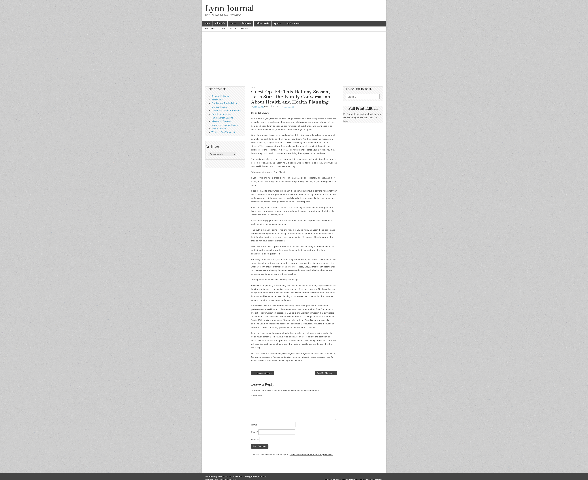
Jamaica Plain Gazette (222, 118)
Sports (277, 23)
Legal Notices (292, 23)
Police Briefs (262, 23)
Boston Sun (217, 99)
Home (207, 23)
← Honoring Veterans (262, 373)
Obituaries (245, 23)
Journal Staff (258, 106)
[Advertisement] (294, 58)
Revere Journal (218, 128)
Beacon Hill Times (220, 96)
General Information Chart (235, 29)
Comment (256, 395)
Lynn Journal (229, 8)
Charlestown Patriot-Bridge (224, 103)
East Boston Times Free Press (226, 110)
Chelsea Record (219, 107)
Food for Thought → (326, 373)
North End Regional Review (224, 125)
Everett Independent (221, 114)
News (233, 23)
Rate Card (209, 29)
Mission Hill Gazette (221, 121)
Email (254, 432)
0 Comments (288, 106)
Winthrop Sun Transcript (223, 132)
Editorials (220, 23)
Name (254, 425)
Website (255, 439)
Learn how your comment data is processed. (311, 454)
